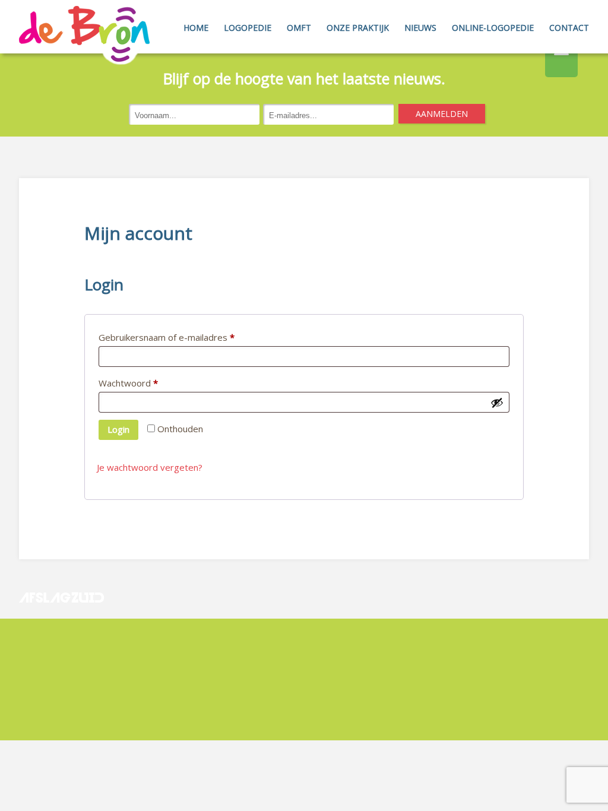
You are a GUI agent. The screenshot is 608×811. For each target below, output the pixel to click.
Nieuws (420, 27)
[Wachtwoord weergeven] (497, 402)
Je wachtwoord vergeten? (149, 467)
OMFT (299, 27)
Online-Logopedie (493, 27)
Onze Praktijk (358, 27)
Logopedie (247, 27)
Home (195, 27)
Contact (569, 27)
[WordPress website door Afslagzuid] (63, 626)
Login (118, 429)
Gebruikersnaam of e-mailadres (167, 337)
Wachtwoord (128, 383)
